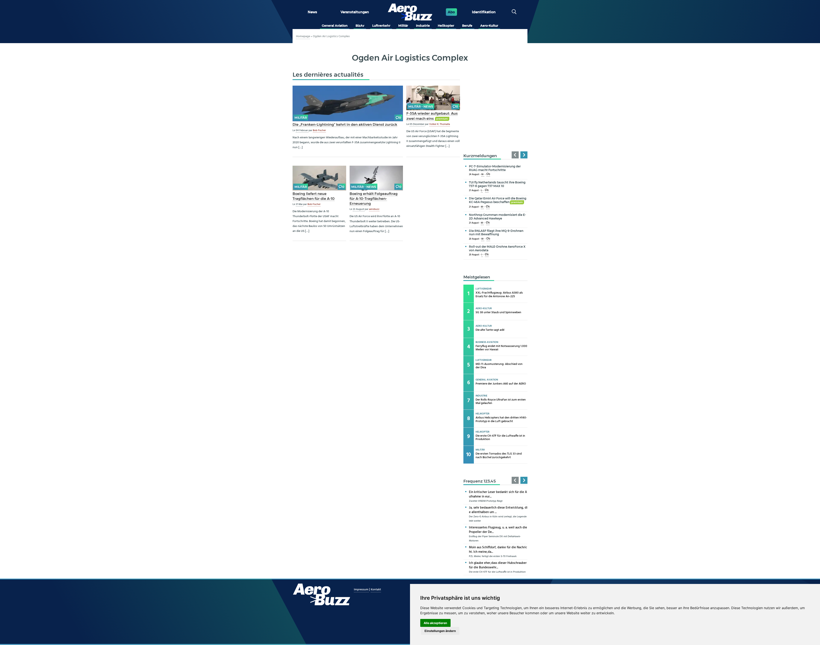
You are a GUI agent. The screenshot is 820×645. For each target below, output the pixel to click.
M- (482, 174)
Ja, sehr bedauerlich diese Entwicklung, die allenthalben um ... (498, 510)
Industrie (423, 26)
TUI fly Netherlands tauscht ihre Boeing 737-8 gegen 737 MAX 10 (497, 184)
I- (482, 255)
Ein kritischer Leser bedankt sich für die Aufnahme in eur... (498, 494)
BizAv (360, 26)
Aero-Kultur (489, 26)
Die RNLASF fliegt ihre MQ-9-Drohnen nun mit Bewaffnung (496, 232)
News (312, 12)
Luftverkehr (381, 26)
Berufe (467, 26)
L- (482, 190)
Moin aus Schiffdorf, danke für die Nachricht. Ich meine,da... (498, 549)
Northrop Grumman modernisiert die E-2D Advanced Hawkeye (497, 216)
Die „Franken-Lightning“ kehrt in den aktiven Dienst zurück (345, 124)
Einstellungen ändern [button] (440, 631)
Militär (403, 26)
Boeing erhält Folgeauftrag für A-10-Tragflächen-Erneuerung (374, 199)
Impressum (361, 589)
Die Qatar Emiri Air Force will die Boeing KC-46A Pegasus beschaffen (497, 200)
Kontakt (376, 589)
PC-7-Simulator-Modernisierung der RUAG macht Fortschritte (495, 168)
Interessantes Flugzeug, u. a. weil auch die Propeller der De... (498, 530)
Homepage (303, 36)
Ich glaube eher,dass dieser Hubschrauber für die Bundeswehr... (498, 565)
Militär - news (420, 106)
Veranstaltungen (355, 12)
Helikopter (446, 26)
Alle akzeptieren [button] (435, 623)
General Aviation (335, 26)
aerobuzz (374, 209)
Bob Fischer (319, 130)
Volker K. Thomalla (439, 124)
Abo (451, 12)
